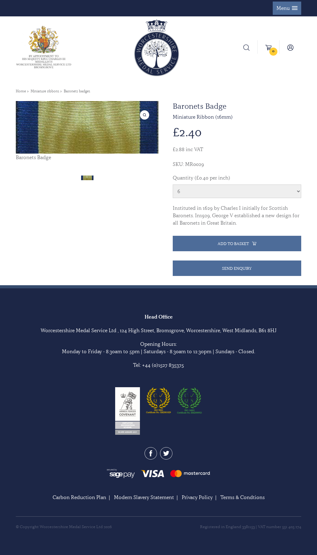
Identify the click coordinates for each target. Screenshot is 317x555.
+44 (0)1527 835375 (163, 365)
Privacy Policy (197, 497)
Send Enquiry (237, 268)
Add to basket (233, 243)
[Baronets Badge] (87, 177)
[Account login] (290, 47)
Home (21, 91)
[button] (287, 8)
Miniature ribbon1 (45, 91)
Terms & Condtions (242, 497)
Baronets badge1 (77, 91)
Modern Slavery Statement (144, 497)
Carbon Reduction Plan (79, 497)
